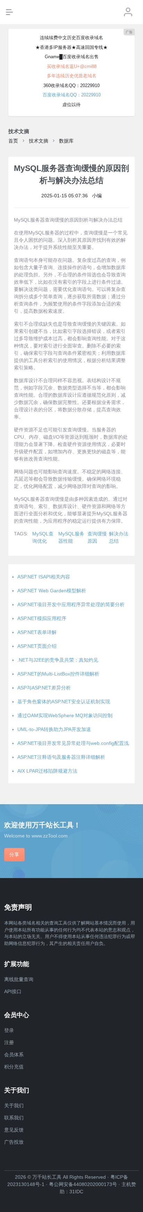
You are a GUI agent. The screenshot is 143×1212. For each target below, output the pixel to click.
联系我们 (14, 1117)
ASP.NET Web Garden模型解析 (51, 590)
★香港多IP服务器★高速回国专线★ (71, 47)
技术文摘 (38, 141)
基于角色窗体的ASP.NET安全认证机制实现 (63, 701)
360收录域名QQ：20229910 (71, 85)
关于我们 (14, 1105)
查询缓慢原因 (97, 537)
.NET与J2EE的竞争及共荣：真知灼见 (57, 660)
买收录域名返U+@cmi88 (71, 66)
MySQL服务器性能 (71, 537)
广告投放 (14, 1142)
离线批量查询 (18, 979)
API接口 (13, 991)
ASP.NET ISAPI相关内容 (43, 576)
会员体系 (14, 1054)
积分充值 (14, 1066)
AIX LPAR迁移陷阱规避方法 (47, 771)
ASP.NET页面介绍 (37, 646)
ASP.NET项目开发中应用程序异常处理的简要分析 (71, 604)
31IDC (76, 1191)
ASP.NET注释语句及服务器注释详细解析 (61, 757)
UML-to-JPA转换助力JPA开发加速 (54, 729)
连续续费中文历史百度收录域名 (71, 37)
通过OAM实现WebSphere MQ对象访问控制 (64, 715)
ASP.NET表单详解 (37, 632)
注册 (9, 1042)
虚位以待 (71, 104)
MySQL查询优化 (42, 537)
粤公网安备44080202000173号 (83, 1184)
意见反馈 (14, 1130)
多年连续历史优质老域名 (71, 75)
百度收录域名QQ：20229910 (72, 94)
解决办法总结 (118, 537)
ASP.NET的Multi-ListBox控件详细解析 (58, 674)
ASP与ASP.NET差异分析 (44, 687)
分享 (14, 854)
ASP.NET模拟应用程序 (41, 618)
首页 (13, 141)
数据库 (66, 141)
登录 (9, 1030)
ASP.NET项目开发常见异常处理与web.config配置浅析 (75, 743)
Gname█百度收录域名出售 (72, 56)
